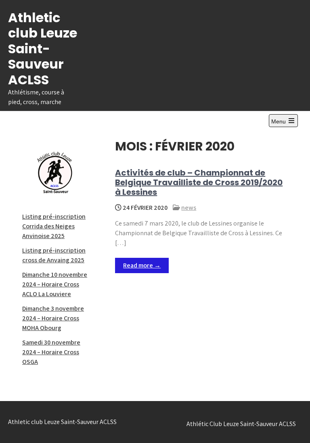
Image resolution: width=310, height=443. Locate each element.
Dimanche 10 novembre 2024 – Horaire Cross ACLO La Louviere (54, 284)
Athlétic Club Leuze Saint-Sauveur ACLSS (241, 424)
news (188, 207)
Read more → (142, 265)
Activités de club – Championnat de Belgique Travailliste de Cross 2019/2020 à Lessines (199, 182)
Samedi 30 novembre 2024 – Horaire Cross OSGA (51, 352)
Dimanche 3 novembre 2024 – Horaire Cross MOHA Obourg (53, 318)
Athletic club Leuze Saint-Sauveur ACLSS (42, 48)
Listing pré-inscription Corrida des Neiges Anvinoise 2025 (54, 226)
